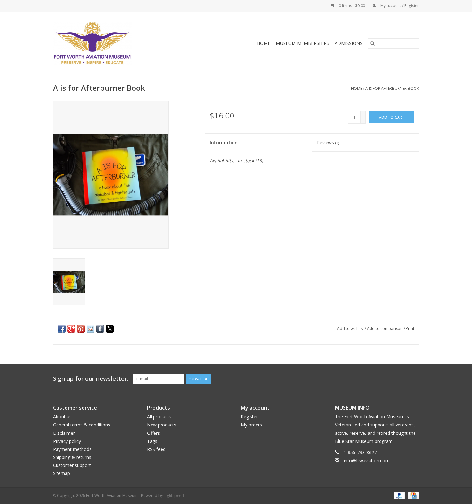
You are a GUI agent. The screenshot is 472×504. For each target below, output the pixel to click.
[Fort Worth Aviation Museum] (112, 43)
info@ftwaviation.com (366, 460)
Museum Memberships (302, 43)
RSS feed (156, 449)
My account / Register (399, 5)
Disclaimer (64, 433)
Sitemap (61, 473)
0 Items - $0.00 (352, 5)
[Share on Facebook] (62, 329)
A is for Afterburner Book (392, 88)
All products (159, 417)
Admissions (349, 43)
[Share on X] (110, 329)
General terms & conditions (81, 425)
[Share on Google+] (71, 329)
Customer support (72, 465)
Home (263, 43)
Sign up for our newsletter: (90, 378)
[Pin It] (81, 329)
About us (62, 417)
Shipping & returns (72, 457)
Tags (152, 441)
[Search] (372, 43)
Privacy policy (67, 441)
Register (249, 417)
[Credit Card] (412, 495)
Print (410, 328)
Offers (153, 433)
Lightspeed (174, 495)
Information (224, 142)
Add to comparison (385, 328)
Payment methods (72, 449)
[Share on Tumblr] (100, 329)
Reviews (328, 142)
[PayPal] (398, 495)
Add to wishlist (351, 328)
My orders (251, 425)
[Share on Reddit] (90, 329)
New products (161, 425)
